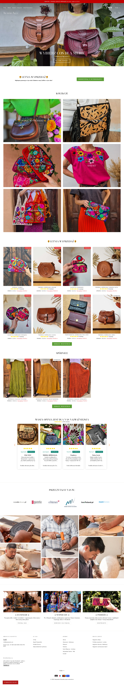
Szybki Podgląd (17, 284)
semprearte (101, 623)
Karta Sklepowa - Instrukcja (69, 649)
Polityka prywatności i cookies (100, 642)
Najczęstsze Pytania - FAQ (69, 651)
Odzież (9, 7)
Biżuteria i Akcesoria (17, 7)
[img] (28, 449)
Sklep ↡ (49, 13)
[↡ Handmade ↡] (22, 601)
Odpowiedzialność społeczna (40, 646)
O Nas (34, 639)
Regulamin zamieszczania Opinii (100, 646)
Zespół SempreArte (37, 642)
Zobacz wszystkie (62, 344)
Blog (68, 13)
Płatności (65, 644)
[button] (14, 289)
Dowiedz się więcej (62, 623)
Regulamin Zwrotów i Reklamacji (100, 644)
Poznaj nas (22, 623)
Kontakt (75, 13)
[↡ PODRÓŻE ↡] (102, 601)
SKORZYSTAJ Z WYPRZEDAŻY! (90, 79)
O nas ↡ (59, 13)
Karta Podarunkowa (27, 7)
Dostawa (65, 646)
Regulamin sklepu (97, 639)
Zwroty (64, 639)
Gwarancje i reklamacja (68, 642)
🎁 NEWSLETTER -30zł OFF (10, 682)
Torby (4, 7)
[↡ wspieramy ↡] (62, 601)
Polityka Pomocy (37, 644)
